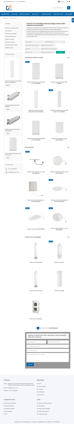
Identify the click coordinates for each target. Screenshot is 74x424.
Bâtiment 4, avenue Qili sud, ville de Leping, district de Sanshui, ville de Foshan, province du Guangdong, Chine (21, 384)
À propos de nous (46, 14)
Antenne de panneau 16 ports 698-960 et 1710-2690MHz (13, 81)
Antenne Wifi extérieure (10, 36)
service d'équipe (42, 386)
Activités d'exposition (10, 408)
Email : (5, 387)
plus (8, 85)
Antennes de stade (9, 39)
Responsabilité (8, 411)
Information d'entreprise (10, 403)
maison (6, 18)
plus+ (68, 57)
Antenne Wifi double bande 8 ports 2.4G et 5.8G (13, 154)
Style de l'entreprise (9, 405)
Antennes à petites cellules (11, 44)
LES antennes (8, 30)
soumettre (60, 52)
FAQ (6, 414)
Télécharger (68, 14)
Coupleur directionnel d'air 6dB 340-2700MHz (12, 130)
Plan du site (41, 394)
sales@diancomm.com (10, 1)
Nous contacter (58, 14)
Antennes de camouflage (11, 33)
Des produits (5, 14)
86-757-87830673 (21, 1)
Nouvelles (35, 14)
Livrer (39, 383)
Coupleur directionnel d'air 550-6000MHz (12, 106)
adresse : (6, 383)
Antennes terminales (10, 42)
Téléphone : (6, 390)
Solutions (15, 14)
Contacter (7, 380)
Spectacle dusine (24, 14)
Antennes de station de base (11, 28)
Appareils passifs (9, 47)
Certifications (41, 391)
